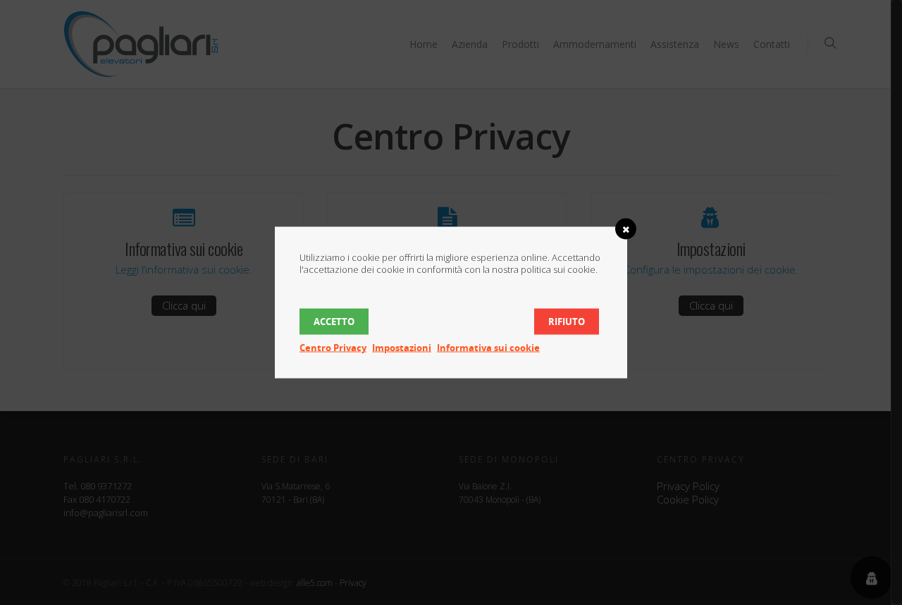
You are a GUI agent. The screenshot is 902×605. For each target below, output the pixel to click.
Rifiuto (566, 321)
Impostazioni (401, 347)
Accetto (334, 321)
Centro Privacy (332, 347)
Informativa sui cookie (488, 347)
